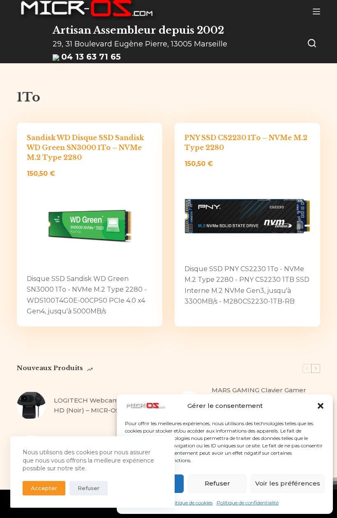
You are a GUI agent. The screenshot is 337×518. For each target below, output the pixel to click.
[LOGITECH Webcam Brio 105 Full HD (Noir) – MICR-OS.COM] (31, 405)
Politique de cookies (189, 503)
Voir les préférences (287, 483)
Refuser (217, 483)
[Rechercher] (312, 43)
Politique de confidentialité (248, 503)
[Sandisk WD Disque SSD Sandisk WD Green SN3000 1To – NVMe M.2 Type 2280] (89, 226)
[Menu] (316, 11)
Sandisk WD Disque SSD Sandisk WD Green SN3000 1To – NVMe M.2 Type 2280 (85, 147)
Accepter (44, 488)
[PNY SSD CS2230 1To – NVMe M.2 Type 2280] (247, 216)
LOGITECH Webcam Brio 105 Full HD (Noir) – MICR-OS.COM (107, 405)
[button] (320, 406)
